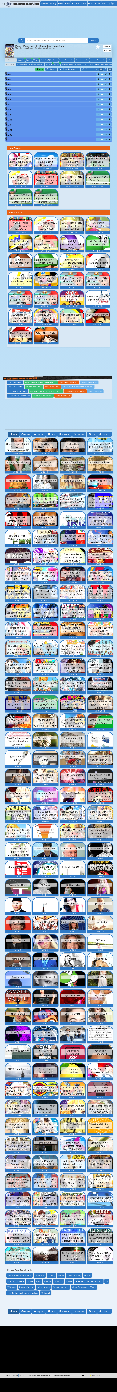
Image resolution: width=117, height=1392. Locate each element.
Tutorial (40, 69)
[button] (97, 47)
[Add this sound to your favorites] (110, 74)
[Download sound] (102, 74)
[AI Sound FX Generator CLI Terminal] (26, 1375)
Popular (76, 4)
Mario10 (9, 120)
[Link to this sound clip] (106, 74)
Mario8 (8, 110)
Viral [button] (15, 434)
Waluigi (21, 59)
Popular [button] (40, 434)
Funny (54, 4)
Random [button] (80, 434)
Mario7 (8, 105)
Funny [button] (27, 434)
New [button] (53, 434)
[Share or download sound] (98, 74)
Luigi (29, 59)
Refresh (53, 69)
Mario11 (8, 125)
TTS (91, 4)
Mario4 (8, 90)
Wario (36, 59)
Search (45, 4)
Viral (68, 4)
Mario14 (9, 135)
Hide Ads (112, 3)
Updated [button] (66, 434)
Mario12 (9, 130)
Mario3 (8, 85)
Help (98, 4)
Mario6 (8, 100)
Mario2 (8, 80)
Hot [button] (93, 434)
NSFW (105, 434)
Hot (61, 4)
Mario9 (8, 115)
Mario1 (8, 75)
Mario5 (8, 95)
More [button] (104, 4)
